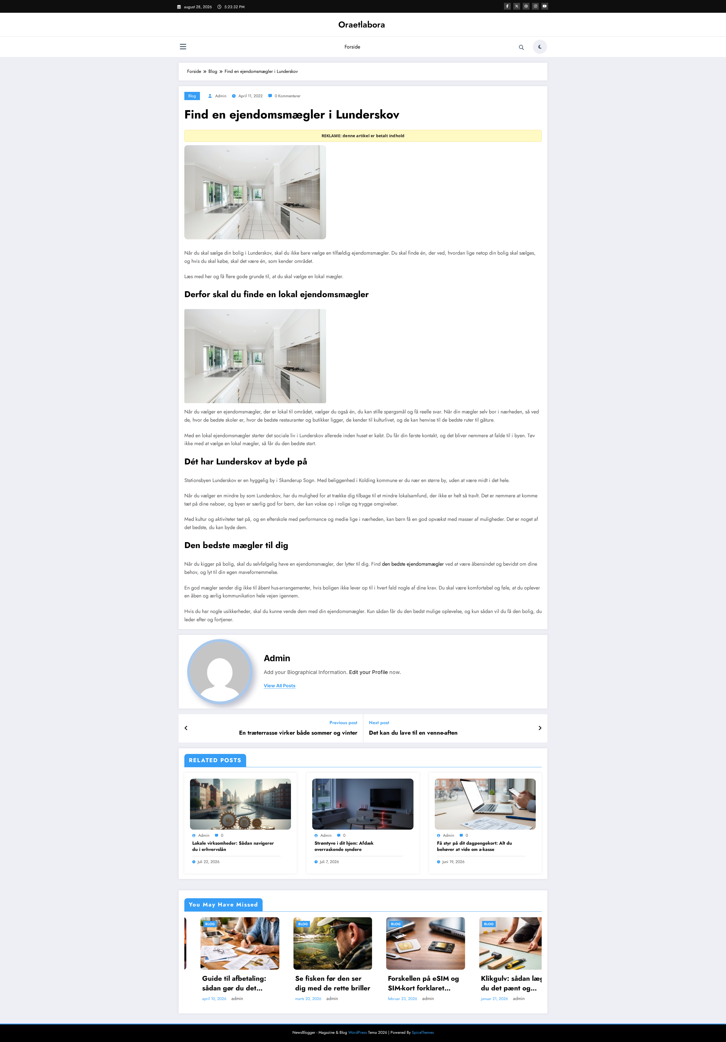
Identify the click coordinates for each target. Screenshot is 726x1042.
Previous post (343, 722)
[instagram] (535, 6)
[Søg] (521, 48)
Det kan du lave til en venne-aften (413, 733)
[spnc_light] (540, 47)
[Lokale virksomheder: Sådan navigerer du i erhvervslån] (240, 803)
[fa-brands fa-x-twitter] (516, 6)
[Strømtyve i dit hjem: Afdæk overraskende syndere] (362, 803)
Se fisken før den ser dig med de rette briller (224, 983)
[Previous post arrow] (186, 728)
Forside (352, 46)
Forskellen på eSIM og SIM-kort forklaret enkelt (315, 983)
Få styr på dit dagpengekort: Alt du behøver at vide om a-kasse (474, 846)
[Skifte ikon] (183, 47)
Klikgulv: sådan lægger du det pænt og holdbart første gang (409, 983)
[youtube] (544, 6)
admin (220, 96)
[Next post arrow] (540, 728)
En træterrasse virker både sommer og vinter (298, 733)
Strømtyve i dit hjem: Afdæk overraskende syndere (344, 846)
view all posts (280, 685)
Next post (379, 722)
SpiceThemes (423, 1032)
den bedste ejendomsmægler (413, 564)
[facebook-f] (507, 6)
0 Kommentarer (288, 96)
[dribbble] (526, 6)
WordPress (357, 1032)
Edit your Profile (368, 672)
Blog (192, 96)
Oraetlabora (361, 24)
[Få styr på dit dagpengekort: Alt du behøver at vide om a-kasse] (485, 803)
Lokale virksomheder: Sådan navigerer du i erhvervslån (233, 846)
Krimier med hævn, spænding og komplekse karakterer (500, 982)
